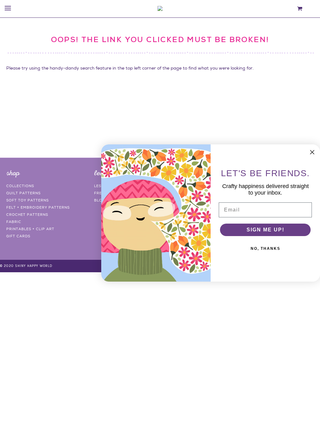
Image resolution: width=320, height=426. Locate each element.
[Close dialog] (312, 152)
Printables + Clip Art (30, 229)
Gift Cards (18, 236)
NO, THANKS (265, 248)
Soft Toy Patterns (27, 200)
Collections (20, 186)
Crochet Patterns (27, 214)
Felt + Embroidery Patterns (38, 207)
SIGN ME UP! (265, 229)
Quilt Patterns (23, 193)
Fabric (13, 222)
